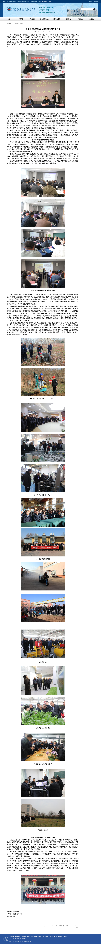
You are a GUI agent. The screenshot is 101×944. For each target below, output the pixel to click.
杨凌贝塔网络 (59, 936)
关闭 (77, 927)
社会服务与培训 (44, 19)
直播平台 (91, 19)
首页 (9, 19)
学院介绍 (20, 19)
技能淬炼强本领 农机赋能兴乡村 (53, 926)
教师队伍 (68, 19)
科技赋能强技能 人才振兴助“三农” (72, 926)
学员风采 (80, 19)
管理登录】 (65, 936)
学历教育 (32, 19)
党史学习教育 (56, 19)
